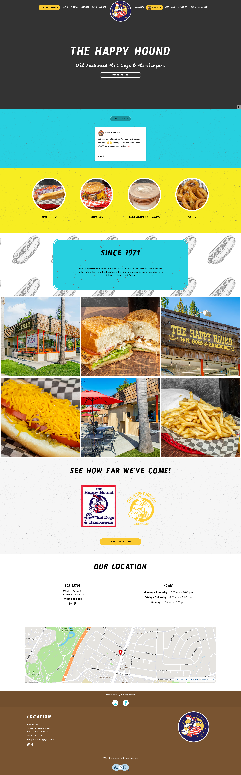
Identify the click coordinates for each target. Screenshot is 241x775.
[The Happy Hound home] (120, 11)
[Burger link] (96, 194)
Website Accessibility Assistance (120, 758)
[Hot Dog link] (49, 194)
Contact (170, 7)
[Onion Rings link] (192, 194)
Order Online (49, 8)
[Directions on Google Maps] (120, 655)
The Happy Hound (194, 726)
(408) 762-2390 (35, 735)
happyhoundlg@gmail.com (41, 739)
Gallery (139, 7)
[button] (120, 118)
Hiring (85, 7)
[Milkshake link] (144, 194)
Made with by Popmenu (68, 694)
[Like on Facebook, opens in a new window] (75, 605)
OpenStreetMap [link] (191, 680)
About (75, 7)
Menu (65, 7)
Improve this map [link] (206, 680)
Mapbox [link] (180, 680)
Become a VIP (199, 7)
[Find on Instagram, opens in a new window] (71, 605)
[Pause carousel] (239, 107)
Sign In (183, 7)
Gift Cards (99, 7)
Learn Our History (120, 542)
